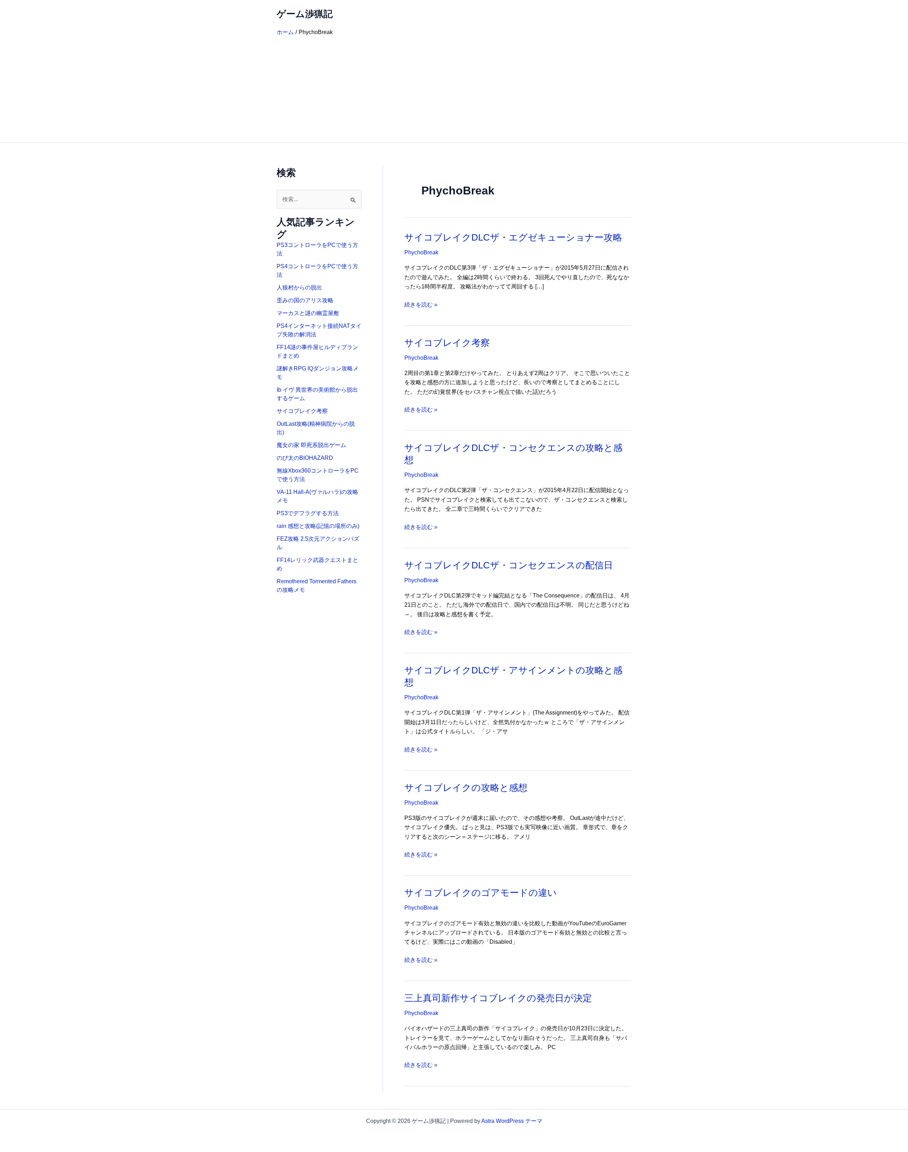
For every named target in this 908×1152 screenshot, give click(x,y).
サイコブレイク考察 (302, 411)
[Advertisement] (454, 89)
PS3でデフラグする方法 (308, 513)
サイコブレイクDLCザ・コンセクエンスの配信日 (508, 565)
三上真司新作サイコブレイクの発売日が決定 (498, 998)
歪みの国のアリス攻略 (305, 300)
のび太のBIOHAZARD (305, 458)
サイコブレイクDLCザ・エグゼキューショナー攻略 (513, 237)
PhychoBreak (421, 252)
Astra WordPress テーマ (511, 1121)
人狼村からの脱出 (299, 288)
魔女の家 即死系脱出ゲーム (311, 445)
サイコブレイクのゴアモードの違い (480, 892)
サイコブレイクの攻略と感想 (465, 787)
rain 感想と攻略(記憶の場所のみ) (318, 526)
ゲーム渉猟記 (305, 14)
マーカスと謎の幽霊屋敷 (308, 313)
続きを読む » (420, 305)
